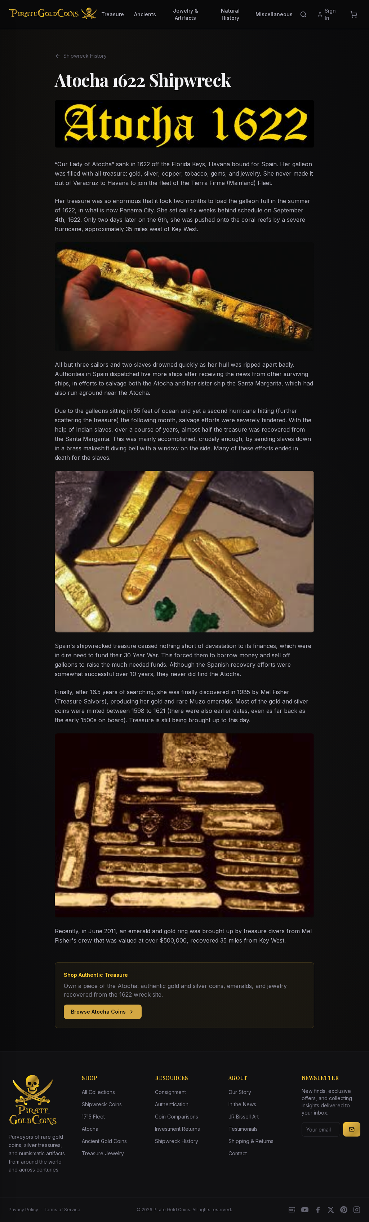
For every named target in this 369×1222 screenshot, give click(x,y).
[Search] (303, 14)
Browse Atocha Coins (98, 1012)
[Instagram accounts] (356, 1209)
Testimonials (243, 1129)
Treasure (112, 14)
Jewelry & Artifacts (185, 14)
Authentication (171, 1104)
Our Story (239, 1092)
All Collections (98, 1092)
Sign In (330, 14)
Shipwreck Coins (102, 1104)
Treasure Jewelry (103, 1153)
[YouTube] (304, 1209)
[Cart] (353, 14)
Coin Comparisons (176, 1116)
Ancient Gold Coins (104, 1141)
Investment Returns (177, 1129)
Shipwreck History (85, 56)
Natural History (230, 14)
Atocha (90, 1129)
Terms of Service (62, 1209)
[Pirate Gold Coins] (53, 14)
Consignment (170, 1092)
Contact (237, 1153)
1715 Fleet (93, 1116)
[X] (330, 1209)
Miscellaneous (274, 14)
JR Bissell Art (243, 1116)
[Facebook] (317, 1209)
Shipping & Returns (251, 1141)
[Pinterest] (343, 1209)
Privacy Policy (23, 1209)
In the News (242, 1104)
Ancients (145, 14)
